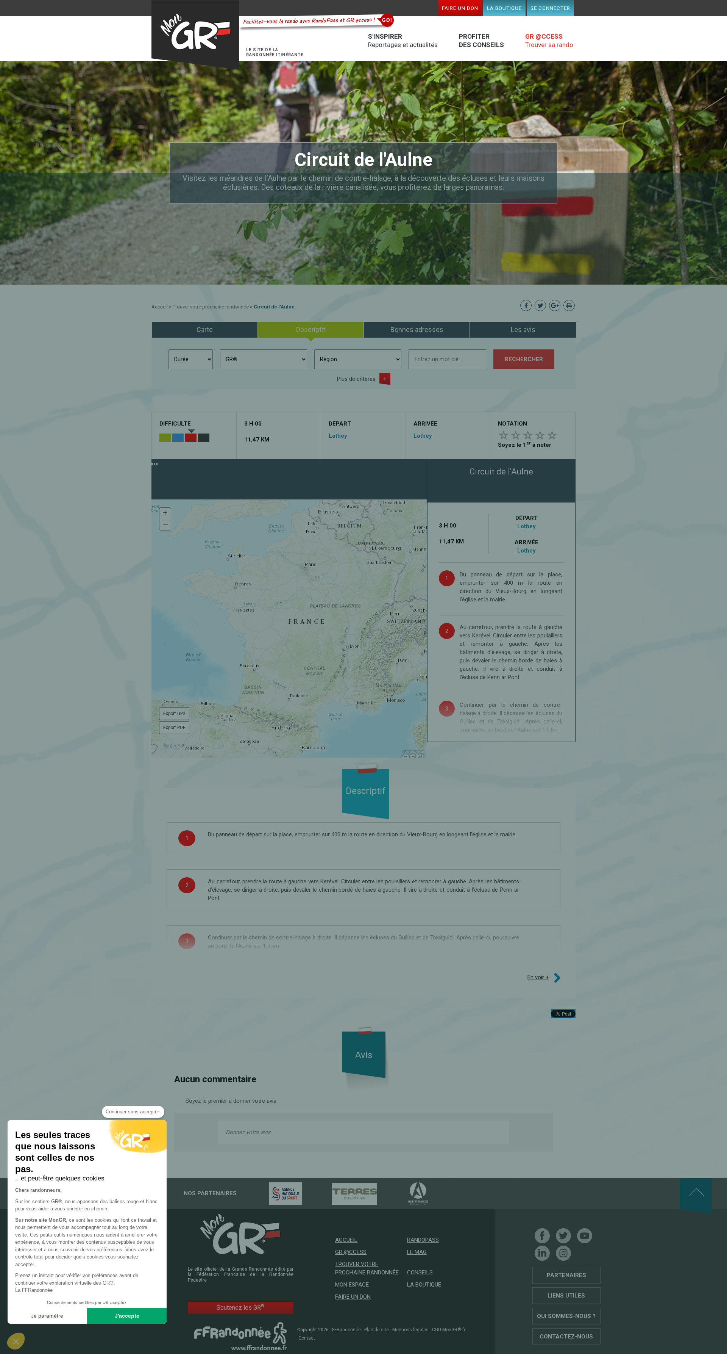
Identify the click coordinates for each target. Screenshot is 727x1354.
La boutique (504, 8)
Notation (512, 423)
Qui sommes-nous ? (566, 1316)
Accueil (159, 307)
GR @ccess (351, 1252)
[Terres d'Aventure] (341, 1193)
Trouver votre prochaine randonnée (211, 307)
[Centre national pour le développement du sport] (272, 1193)
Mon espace (352, 1284)
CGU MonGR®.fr (448, 1329)
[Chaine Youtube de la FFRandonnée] (584, 1235)
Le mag (417, 1252)
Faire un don (460, 8)
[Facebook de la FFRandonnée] (542, 1235)
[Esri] (413, 756)
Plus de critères (356, 379)
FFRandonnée (346, 1329)
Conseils (420, 1272)
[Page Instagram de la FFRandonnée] (563, 1253)
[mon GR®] (240, 1233)
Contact (306, 1338)
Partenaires (566, 1275)
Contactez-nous (566, 1336)
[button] (165, 513)
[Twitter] (563, 1235)
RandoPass (423, 1240)
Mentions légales (410, 1329)
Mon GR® (195, 35)
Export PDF (174, 727)
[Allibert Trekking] (404, 1193)
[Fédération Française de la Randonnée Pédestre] (240, 1335)
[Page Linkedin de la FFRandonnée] (542, 1253)
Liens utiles (566, 1295)
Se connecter (550, 8)
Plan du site (376, 1329)
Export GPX (174, 713)
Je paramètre (47, 1316)
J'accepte (127, 1316)
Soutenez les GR (241, 1307)
